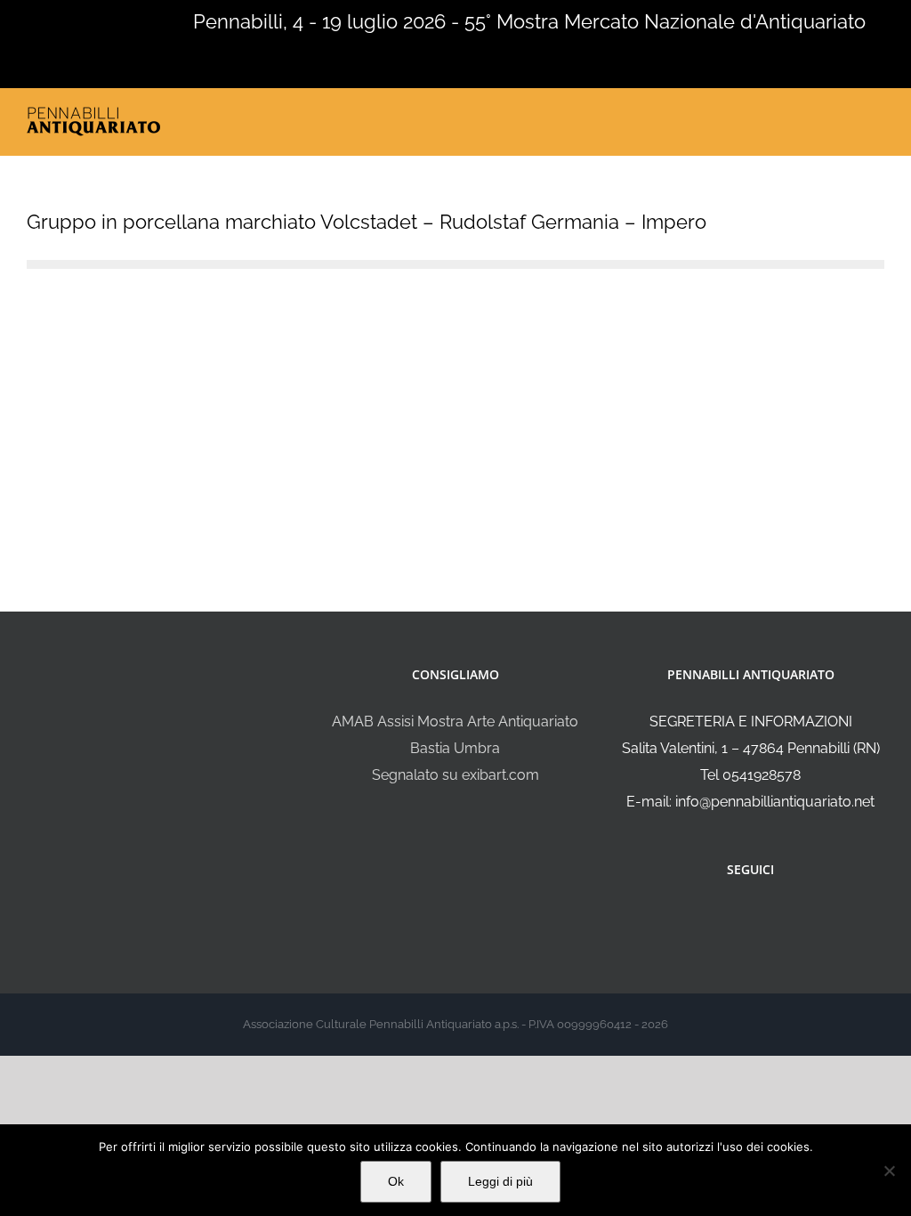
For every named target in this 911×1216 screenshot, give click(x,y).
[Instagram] (762, 917)
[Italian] (10, 19)
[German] (80, 19)
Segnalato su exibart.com (455, 774)
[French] (57, 19)
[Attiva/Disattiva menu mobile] (877, 117)
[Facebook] (738, 917)
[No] (889, 1171)
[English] (33, 19)
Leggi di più (500, 1181)
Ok (396, 1181)
